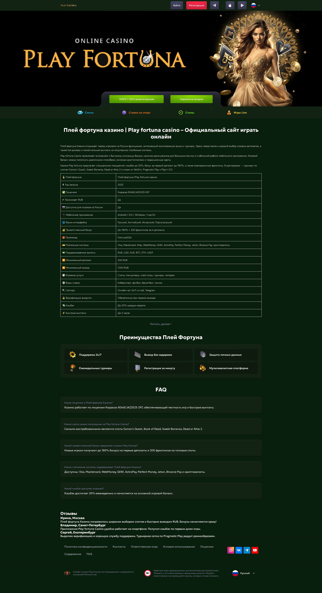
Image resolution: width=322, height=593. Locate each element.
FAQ (89, 554)
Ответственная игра (144, 546)
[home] (68, 5)
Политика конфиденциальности (85, 546)
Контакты (119, 546)
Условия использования (179, 546)
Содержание (72, 554)
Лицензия (206, 546)
